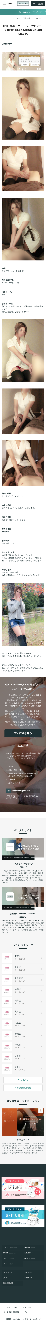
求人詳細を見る (23, 733)
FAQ (8, 1258)
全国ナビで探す (12, 1307)
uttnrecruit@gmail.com (21, 790)
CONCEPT (10, 1247)
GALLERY (30, 1253)
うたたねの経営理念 (23, 1087)
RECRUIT (29, 1258)
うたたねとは (23, 1080)
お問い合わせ (28, 1272)
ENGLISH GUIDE (8, 1283)
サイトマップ (28, 1278)
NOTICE (8, 1264)
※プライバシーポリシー (15, 796)
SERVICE (29, 1247)
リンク (5, 1278)
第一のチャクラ (23, 1139)
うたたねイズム (7, 1272)
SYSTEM (9, 1253)
